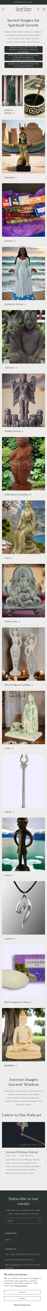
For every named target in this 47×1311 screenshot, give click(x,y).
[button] (3, 9)
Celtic (8, 748)
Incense (9, 241)
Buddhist (9, 1065)
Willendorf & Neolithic (17, 494)
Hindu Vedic (11, 621)
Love (7, 558)
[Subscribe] (39, 1221)
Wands (8, 812)
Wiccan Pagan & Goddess (18, 685)
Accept (22, 1292)
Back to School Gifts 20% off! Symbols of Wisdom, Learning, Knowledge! (23, 49)
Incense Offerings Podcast (22, 1152)
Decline (22, 1299)
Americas (9, 367)
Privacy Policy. (21, 1286)
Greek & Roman (9, 111)
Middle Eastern (13, 431)
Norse (8, 875)
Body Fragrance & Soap (17, 1002)
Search (8, 1240)
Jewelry (9, 938)
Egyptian (9, 177)
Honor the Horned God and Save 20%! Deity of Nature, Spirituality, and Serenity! (23, 57)
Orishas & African (14, 304)
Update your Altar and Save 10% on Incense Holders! (24, 65)
